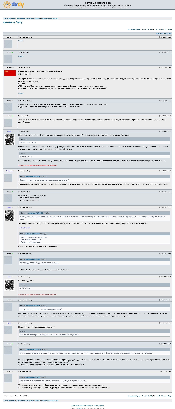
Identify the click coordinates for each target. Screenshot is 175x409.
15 (159, 29)
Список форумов (9, 400)
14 (156, 29)
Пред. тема (159, 33)
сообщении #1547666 (35, 213)
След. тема (167, 33)
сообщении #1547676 (32, 259)
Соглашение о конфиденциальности (82, 405)
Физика (37, 400)
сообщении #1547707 (32, 377)
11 (148, 29)
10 (145, 29)
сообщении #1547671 (32, 234)
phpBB (79, 408)
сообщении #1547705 (33, 349)
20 (165, 29)
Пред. (138, 29)
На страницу (132, 29)
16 (162, 29)
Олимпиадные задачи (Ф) (49, 400)
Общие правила (99, 405)
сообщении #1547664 (32, 176)
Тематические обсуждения (25, 400)
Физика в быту (12, 22)
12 (151, 29)
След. (170, 29)
